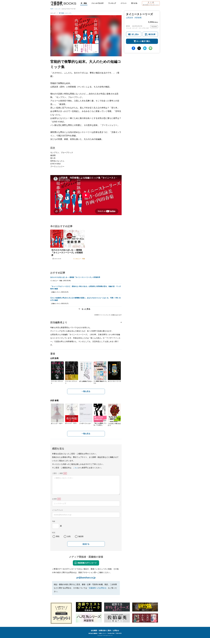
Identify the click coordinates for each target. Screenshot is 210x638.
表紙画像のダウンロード (87, 563)
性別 (53, 532)
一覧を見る (86, 391)
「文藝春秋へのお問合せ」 (97, 588)
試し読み (135, 34)
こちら (75, 468)
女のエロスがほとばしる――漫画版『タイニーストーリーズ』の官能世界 (75, 277)
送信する (85, 544)
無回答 (81, 536)
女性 (69, 536)
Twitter (139, 48)
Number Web (111, 633)
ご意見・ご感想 (57, 473)
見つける (134, 3)
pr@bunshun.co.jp (86, 577)
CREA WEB (119, 633)
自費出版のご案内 (105, 630)
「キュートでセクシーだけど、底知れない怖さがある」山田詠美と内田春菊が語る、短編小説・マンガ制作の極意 (85, 288)
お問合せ (116, 630)
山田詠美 (129, 18)
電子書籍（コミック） (65, 13)
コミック (57, 8)
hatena (145, 48)
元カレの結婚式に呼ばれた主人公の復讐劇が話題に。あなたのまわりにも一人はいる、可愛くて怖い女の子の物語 (85, 299)
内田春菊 (138, 18)
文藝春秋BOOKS (63, 3)
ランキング (112, 3)
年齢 (53, 521)
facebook (133, 48)
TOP (51, 8)
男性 (58, 536)
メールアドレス (57, 510)
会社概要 (94, 630)
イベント (124, 3)
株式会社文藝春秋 (93, 633)
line (150, 48)
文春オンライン (102, 633)
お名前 (54, 499)
